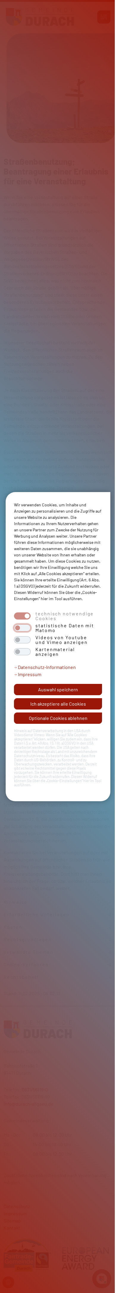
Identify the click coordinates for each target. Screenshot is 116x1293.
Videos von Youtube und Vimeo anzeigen (61, 640)
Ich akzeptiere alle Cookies (58, 704)
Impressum (29, 674)
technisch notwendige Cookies (64, 616)
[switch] (22, 627)
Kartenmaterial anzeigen (55, 651)
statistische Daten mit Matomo (64, 628)
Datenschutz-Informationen (46, 667)
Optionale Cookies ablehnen (58, 718)
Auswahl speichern (58, 689)
